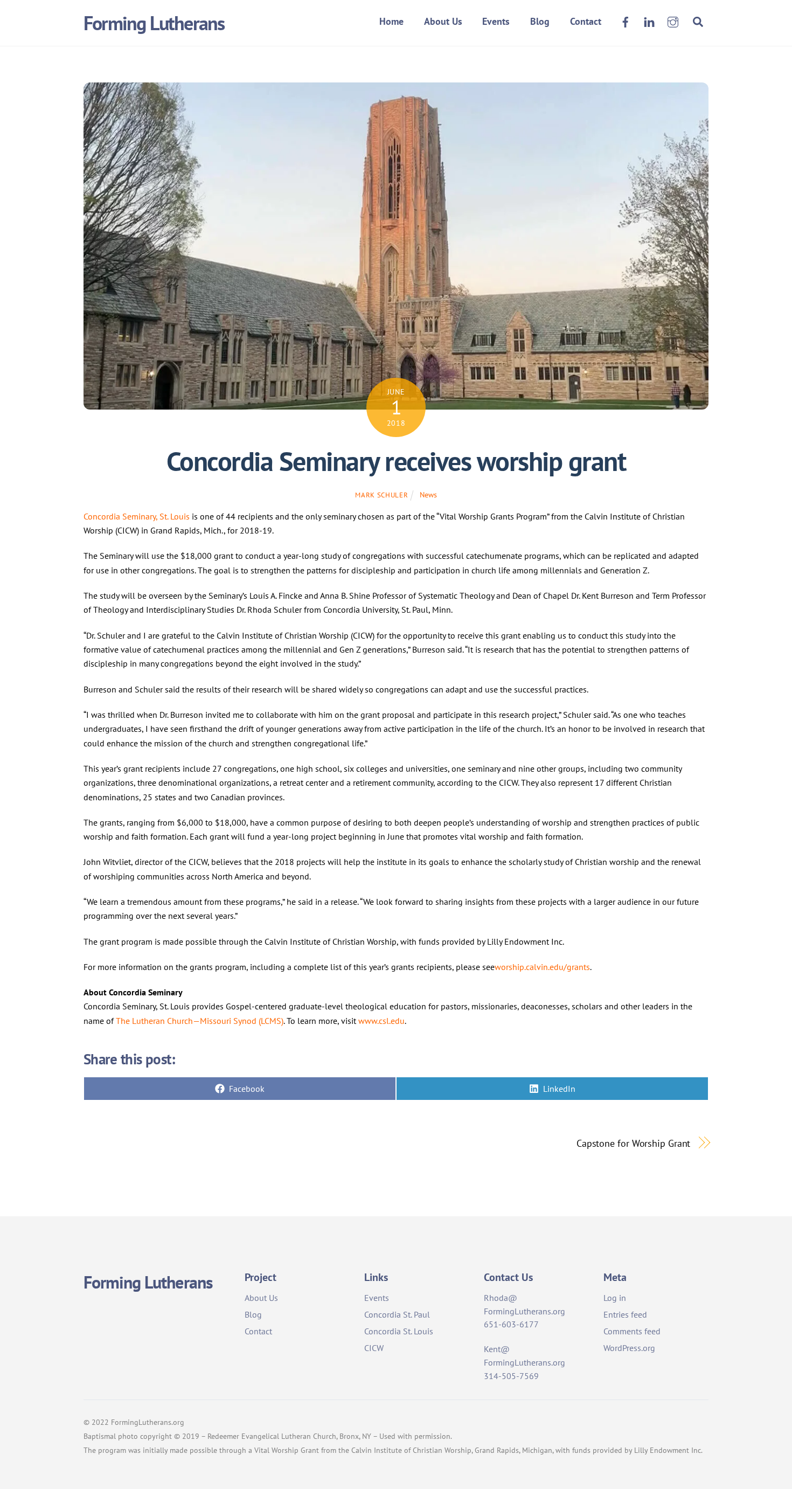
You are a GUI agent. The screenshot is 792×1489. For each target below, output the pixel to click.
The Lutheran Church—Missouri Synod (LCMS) (199, 1020)
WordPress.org (629, 1347)
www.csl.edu (381, 1020)
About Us (443, 21)
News (428, 494)
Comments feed (632, 1331)
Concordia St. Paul (397, 1314)
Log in (614, 1297)
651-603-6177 (511, 1324)
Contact (585, 21)
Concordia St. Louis (398, 1331)
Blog (540, 21)
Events (496, 21)
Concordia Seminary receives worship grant (396, 461)
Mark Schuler (381, 495)
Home (391, 21)
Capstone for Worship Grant (633, 1143)
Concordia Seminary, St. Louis (137, 516)
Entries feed (625, 1314)
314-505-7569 (511, 1375)
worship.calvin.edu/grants (542, 966)
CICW (374, 1347)
